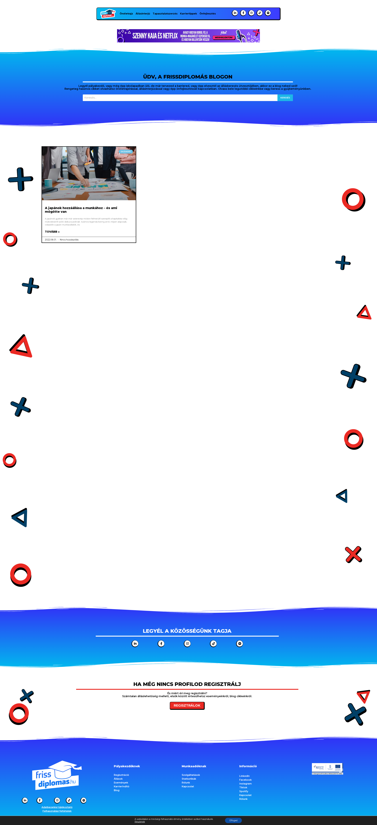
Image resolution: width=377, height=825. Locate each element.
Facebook (245, 779)
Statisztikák (189, 778)
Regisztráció (121, 775)
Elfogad (233, 820)
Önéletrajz (126, 13)
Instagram (245, 783)
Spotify (243, 791)
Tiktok (243, 787)
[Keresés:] (188, 97)
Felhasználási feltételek (57, 811)
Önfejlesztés (208, 13)
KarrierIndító (121, 786)
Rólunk (186, 782)
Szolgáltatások (191, 775)
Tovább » (52, 231)
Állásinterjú (143, 13)
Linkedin (244, 776)
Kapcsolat (188, 786)
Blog (116, 790)
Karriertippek (188, 13)
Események (121, 782)
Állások (118, 778)
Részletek (140, 821)
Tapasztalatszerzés (165, 13)
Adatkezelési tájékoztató (57, 807)
